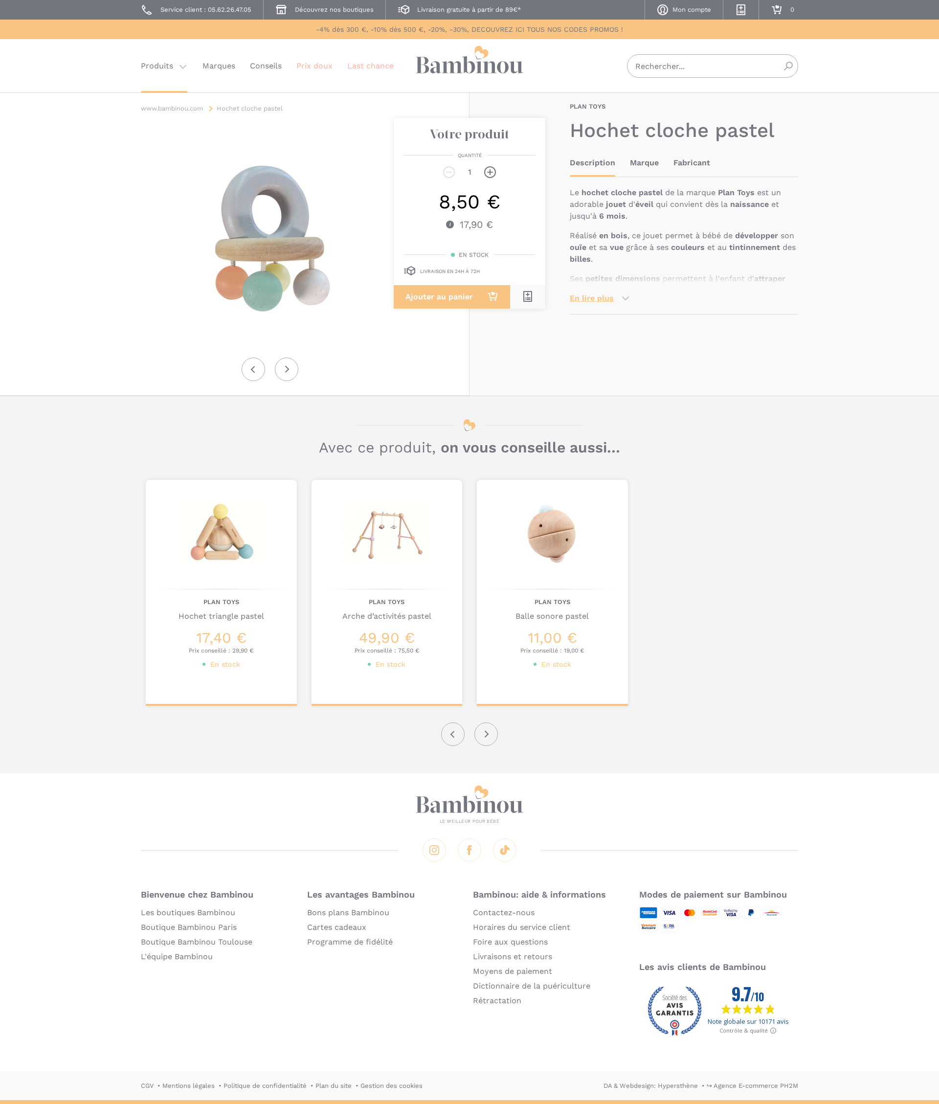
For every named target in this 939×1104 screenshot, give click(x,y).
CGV (147, 1085)
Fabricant (691, 162)
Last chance (370, 65)
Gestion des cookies (391, 1085)
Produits (157, 65)
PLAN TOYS (587, 106)
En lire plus (592, 298)
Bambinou (469, 64)
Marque (644, 162)
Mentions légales (188, 1085)
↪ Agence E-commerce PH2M (752, 1085)
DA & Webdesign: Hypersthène (651, 1085)
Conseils (266, 65)
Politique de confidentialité (265, 1085)
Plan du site (333, 1085)
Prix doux (314, 65)
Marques (218, 65)
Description (592, 162)
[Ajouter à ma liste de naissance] (527, 296)
